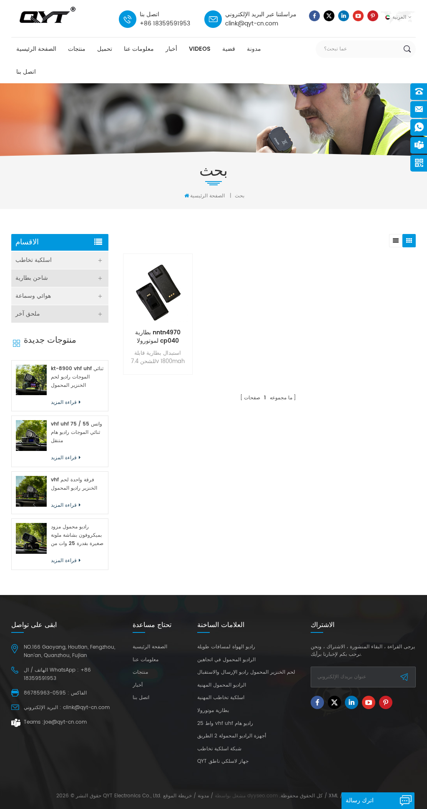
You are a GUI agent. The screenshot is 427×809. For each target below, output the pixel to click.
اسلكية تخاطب (33, 260)
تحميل (104, 49)
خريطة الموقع (177, 796)
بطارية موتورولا (213, 710)
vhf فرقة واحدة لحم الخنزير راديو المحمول (74, 484)
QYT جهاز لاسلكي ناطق (223, 761)
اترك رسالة (360, 800)
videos (200, 49)
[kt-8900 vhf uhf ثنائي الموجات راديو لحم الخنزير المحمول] (31, 380)
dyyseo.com (262, 796)
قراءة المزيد (156, 403)
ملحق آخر (27, 314)
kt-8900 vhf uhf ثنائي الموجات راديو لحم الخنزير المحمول (77, 377)
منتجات (76, 49)
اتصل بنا (26, 72)
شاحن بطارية (31, 278)
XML (333, 796)
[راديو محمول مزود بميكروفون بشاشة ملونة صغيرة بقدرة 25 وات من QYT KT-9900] (31, 538)
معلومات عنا (139, 49)
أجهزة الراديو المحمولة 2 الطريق (231, 736)
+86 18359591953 (165, 23)
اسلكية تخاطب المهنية (220, 698)
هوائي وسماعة (33, 296)
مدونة (254, 49)
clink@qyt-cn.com (251, 23)
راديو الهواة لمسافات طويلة (226, 647)
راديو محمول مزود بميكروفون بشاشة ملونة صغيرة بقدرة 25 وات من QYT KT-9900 (77, 535)
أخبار (171, 49)
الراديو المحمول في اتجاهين (226, 660)
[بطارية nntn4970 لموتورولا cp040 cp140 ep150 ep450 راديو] (158, 292)
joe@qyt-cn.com (65, 722)
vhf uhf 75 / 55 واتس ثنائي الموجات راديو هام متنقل (76, 432)
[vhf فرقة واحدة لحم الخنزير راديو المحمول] (31, 491)
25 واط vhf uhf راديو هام (225, 723)
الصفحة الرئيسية (36, 49)
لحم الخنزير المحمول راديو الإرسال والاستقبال (246, 672)
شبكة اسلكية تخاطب (219, 749)
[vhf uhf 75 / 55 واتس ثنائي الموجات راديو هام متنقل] (31, 435)
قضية (228, 49)
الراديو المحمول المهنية (221, 685)
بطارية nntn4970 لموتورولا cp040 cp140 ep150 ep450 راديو (157, 337)
